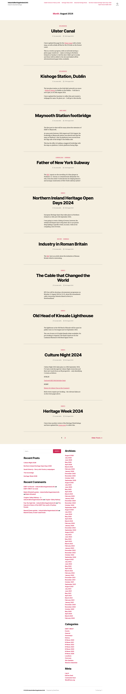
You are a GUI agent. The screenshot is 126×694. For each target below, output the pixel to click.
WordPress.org (70, 680)
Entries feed (69, 675)
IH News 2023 (69, 647)
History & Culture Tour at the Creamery (57, 388)
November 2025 (70, 476)
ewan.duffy (58, 36)
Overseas (67, 157)
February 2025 (70, 496)
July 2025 (68, 485)
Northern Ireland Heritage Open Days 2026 (100, 2)
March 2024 (69, 521)
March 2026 (69, 467)
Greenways (68, 635)
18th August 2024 (69, 208)
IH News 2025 (69, 651)
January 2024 (69, 525)
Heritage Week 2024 (63, 411)
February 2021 (69, 600)
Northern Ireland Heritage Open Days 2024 (63, 200)
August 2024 (69, 510)
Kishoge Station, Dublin (63, 76)
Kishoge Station (50, 90)
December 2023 (70, 528)
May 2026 (68, 462)
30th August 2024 (69, 36)
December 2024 (70, 501)
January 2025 (69, 498)
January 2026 (69, 471)
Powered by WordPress (52, 690)
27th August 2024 (69, 81)
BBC (48, 175)
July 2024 (68, 512)
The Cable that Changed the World (63, 278)
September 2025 (70, 480)
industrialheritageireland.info (18, 2)
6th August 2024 (69, 320)
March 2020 (69, 616)
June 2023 (68, 537)
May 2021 (68, 593)
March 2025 (69, 494)
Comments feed (70, 678)
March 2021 (69, 598)
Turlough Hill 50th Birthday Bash (55, 380)
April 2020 (68, 613)
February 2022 (70, 573)
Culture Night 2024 (63, 354)
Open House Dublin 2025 (104, 4)
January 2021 (69, 602)
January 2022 (69, 575)
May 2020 (68, 611)
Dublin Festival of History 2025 (52, 2)
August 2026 (69, 455)
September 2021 (70, 584)
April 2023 (68, 541)
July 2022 (68, 562)
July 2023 (68, 534)
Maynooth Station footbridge (63, 115)
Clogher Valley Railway (52, 499)
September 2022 (70, 557)
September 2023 (70, 530)
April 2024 (68, 519)
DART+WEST (63, 110)
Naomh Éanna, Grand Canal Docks (35, 512)
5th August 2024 (69, 416)
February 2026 (70, 469)
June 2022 (68, 564)
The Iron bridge (29, 473)
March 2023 (69, 543)
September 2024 (70, 507)
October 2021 (69, 582)
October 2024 (69, 505)
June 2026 (68, 460)
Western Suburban (71, 662)
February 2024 (70, 523)
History (59, 239)
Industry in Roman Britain (63, 244)
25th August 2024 (69, 120)
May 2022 (68, 566)
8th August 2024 (69, 285)
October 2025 (69, 478)
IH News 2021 (69, 642)
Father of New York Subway (63, 162)
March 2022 (69, 571)
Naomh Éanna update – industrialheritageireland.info (41, 510)
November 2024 (70, 503)
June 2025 (68, 487)
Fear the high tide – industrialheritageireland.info (40, 503)
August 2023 (69, 532)
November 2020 (70, 607)
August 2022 (69, 559)
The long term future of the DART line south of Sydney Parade (42, 505)
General (67, 633)
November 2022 (70, 553)
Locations (68, 656)
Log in (67, 673)
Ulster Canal (63, 30)
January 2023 (69, 548)
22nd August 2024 (69, 167)
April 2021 (68, 595)
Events (63, 193)
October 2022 (69, 555)
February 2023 (70, 546)
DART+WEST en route (31, 489)
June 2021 (68, 591)
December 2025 (70, 473)
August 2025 (69, 482)
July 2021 (68, 589)
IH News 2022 (69, 644)
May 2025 (68, 489)
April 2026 (68, 464)
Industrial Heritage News (80, 2)
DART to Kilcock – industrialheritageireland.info (39, 487)
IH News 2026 (69, 653)
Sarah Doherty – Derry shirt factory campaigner (39, 469)
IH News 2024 (59, 157)
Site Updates (63, 26)
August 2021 (69, 586)
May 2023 (68, 539)
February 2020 (70, 618)
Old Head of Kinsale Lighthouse (63, 315)
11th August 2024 (69, 249)
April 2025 (68, 491)
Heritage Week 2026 (67, 2)
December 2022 (70, 550)
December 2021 (70, 577)
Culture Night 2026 (30, 462)
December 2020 (70, 604)
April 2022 (68, 568)
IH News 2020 (69, 640)
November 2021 (70, 580)
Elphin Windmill (31, 494)
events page (62, 425)
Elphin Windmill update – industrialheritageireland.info (41, 492)
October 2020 (69, 609)
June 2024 (68, 514)
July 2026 (68, 458)
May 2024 (68, 516)
